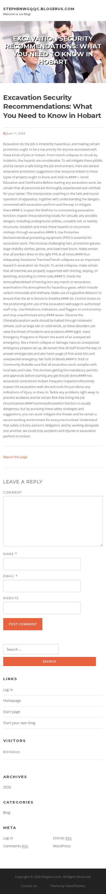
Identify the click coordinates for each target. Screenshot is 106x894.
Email (10, 576)
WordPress (62, 846)
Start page (11, 711)
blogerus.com (51, 876)
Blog (6, 812)
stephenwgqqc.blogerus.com (38, 8)
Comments (15, 846)
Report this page (15, 457)
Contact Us (29, 886)
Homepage (12, 700)
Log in (8, 689)
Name (10, 554)
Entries (62, 838)
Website (11, 598)
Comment (12, 492)
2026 (7, 787)
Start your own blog (19, 722)
